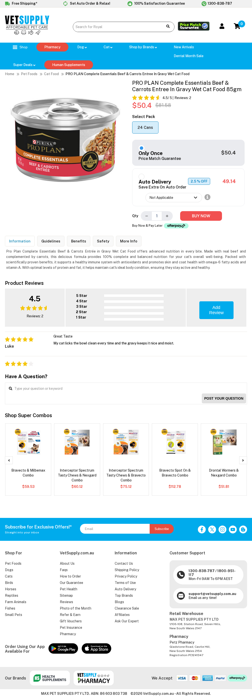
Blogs (119, 602)
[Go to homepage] (27, 33)
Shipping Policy (127, 570)
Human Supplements (68, 65)
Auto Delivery (125, 589)
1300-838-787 (220, 3)
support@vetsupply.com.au (212, 594)
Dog (81, 47)
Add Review (216, 310)
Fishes (10, 608)
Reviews (66, 602)
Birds (9, 583)
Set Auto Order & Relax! (89, 3)
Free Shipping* (24, 3)
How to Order (70, 576)
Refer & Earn (70, 615)
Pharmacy (52, 47)
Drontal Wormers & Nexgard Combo (224, 472)
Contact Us (124, 563)
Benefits (78, 241)
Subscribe (162, 529)
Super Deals (23, 65)
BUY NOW (201, 216)
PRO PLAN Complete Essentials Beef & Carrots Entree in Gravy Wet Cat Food (127, 74)
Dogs (9, 570)
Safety (103, 241)
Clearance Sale (127, 608)
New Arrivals (184, 47)
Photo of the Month (75, 608)
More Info (128, 241)
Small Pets (13, 615)
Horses (10, 589)
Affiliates (122, 615)
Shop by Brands (142, 47)
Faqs (64, 570)
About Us (67, 563)
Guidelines (50, 241)
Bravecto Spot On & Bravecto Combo (175, 472)
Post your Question (223, 398)
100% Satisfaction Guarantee (159, 3)
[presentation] (9, 460)
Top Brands (124, 595)
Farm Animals (15, 602)
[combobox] (116, 27)
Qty (135, 216)
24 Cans (145, 127)
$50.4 (228, 153)
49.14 (229, 181)
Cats (9, 576)
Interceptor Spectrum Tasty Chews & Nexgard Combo (77, 475)
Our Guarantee (71, 583)
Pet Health (68, 589)
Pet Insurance (71, 628)
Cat (107, 47)
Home (9, 74)
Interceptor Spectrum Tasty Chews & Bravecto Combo (126, 475)
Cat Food (51, 74)
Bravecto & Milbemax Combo (28, 472)
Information (20, 241)
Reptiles (11, 595)
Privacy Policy (126, 576)
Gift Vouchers (71, 621)
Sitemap (66, 595)
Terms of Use (125, 583)
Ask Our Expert (127, 621)
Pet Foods (29, 74)
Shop (23, 47)
